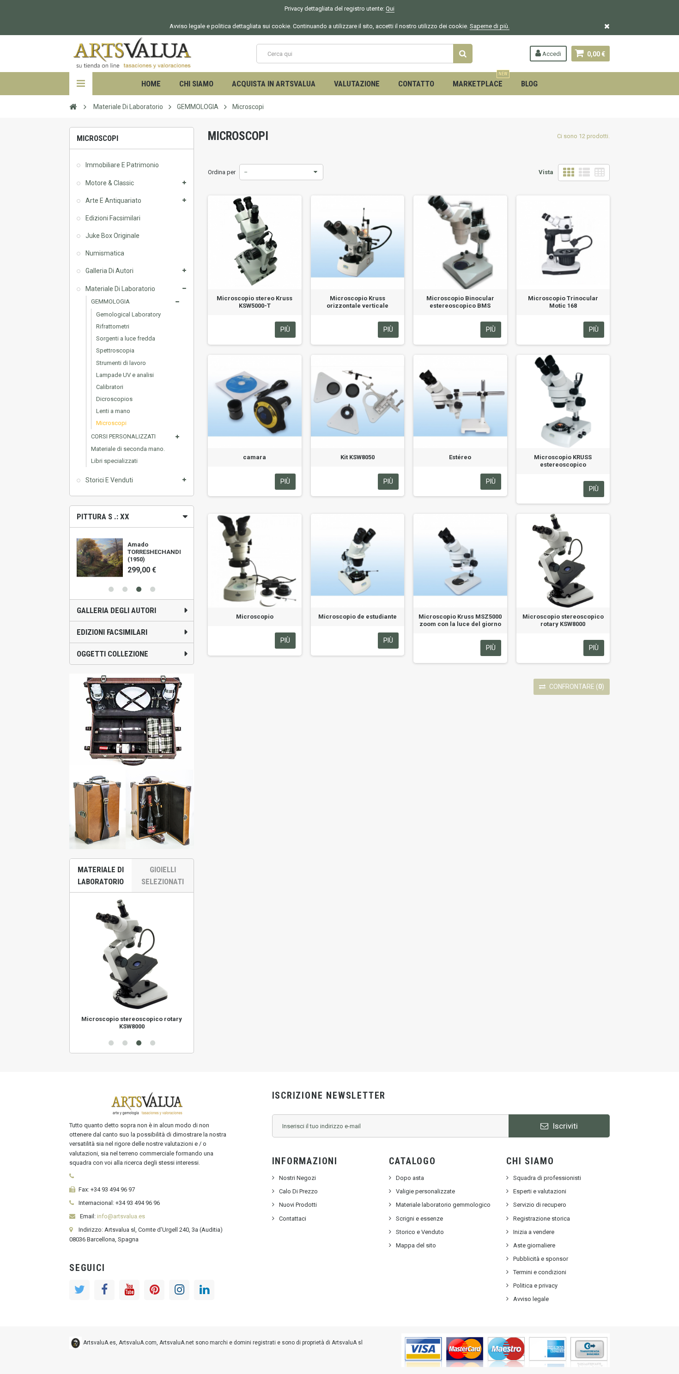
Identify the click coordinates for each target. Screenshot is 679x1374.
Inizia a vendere (533, 1231)
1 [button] (110, 589)
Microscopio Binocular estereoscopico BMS (460, 302)
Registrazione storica (541, 1218)
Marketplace (480, 80)
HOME (151, 83)
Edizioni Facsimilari (112, 218)
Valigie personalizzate (425, 1191)
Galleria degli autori (116, 610)
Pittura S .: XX (103, 516)
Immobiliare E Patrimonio (121, 165)
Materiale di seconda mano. (128, 448)
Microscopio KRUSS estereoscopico (563, 461)
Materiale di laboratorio (101, 875)
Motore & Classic (109, 183)
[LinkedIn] (204, 1290)
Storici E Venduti (108, 480)
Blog (529, 83)
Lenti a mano (113, 410)
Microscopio (254, 616)
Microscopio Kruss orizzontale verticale (357, 302)
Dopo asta (410, 1177)
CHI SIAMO (196, 83)
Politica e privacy (535, 1285)
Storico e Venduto (420, 1231)
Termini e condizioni (539, 1272)
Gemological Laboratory (128, 314)
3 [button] (138, 589)
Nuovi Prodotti (298, 1204)
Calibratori (109, 386)
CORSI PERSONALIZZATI (123, 436)
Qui (390, 8)
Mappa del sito (416, 1245)
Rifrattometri (112, 326)
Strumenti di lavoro (121, 362)
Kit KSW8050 (357, 457)
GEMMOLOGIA (110, 301)
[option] (131, 554)
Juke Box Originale (111, 235)
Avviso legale (531, 1298)
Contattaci (292, 1218)
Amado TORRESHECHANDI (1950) (154, 552)
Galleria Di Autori (108, 270)
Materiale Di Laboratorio (119, 288)
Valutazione (357, 83)
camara (254, 457)
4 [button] (152, 589)
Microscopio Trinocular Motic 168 (563, 302)
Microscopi (111, 422)
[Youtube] (129, 1290)
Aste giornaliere (534, 1245)
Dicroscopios (114, 398)
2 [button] (124, 589)
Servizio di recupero (539, 1204)
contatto (416, 83)
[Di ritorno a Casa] (73, 106)
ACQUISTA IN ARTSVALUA (273, 83)
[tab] (131, 516)
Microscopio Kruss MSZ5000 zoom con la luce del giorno (460, 620)
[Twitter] (79, 1290)
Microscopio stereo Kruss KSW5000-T (254, 302)
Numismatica (104, 253)
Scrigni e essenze (419, 1218)
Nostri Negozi (297, 1177)
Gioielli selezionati (162, 875)
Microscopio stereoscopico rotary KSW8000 (131, 1022)
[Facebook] (104, 1290)
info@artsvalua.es (121, 1216)
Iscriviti (564, 1126)
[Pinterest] (154, 1290)
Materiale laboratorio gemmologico (443, 1204)
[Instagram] (179, 1290)
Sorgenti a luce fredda (125, 338)
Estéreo (460, 457)
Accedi (551, 53)
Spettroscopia (115, 350)
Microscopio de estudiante (357, 616)
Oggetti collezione (112, 653)
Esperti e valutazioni (539, 1191)
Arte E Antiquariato (112, 200)
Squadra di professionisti (547, 1177)
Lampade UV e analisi (125, 374)
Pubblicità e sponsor (540, 1258)
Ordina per (222, 172)
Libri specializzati (114, 460)
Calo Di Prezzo (298, 1191)
